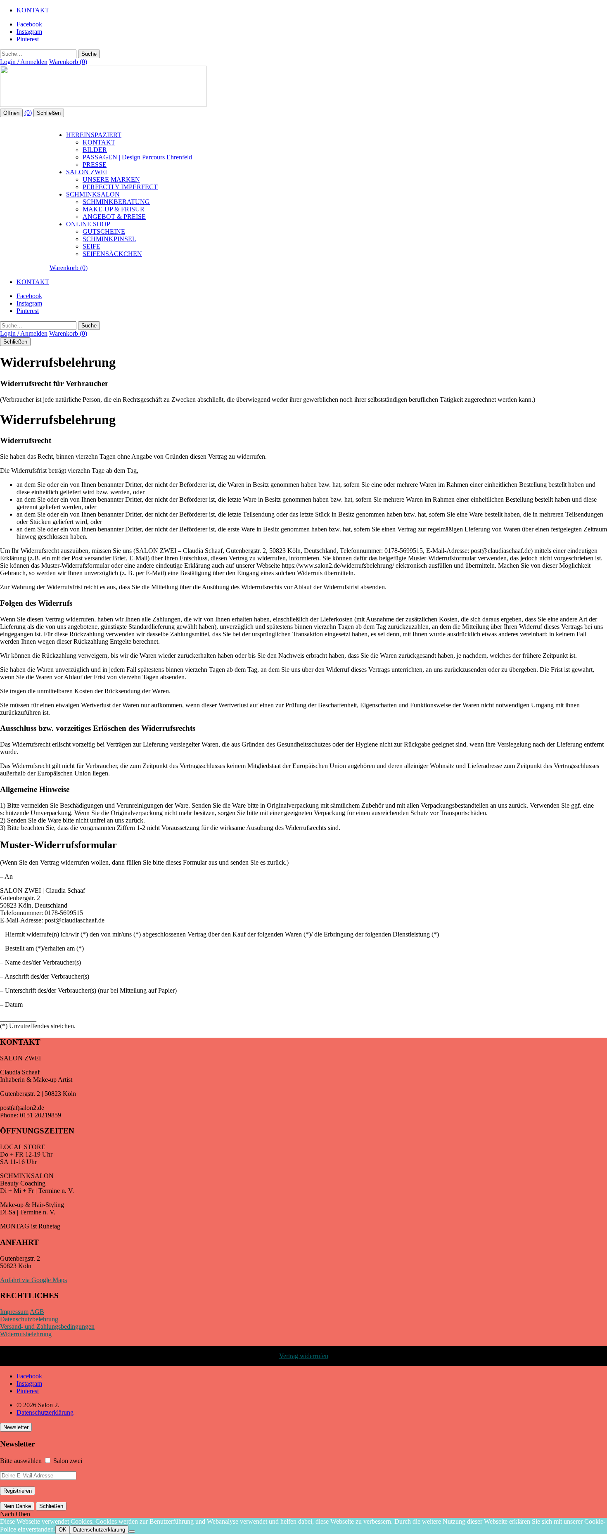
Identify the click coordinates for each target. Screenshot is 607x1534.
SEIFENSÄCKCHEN (112, 253)
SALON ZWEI (86, 171)
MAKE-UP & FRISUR (114, 209)
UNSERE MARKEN (111, 179)
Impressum (14, 1311)
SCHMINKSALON (93, 194)
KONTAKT (33, 10)
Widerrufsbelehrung (26, 1333)
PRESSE (95, 164)
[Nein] (131, 1531)
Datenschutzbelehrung (29, 1319)
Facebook (29, 24)
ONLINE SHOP (88, 224)
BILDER (95, 149)
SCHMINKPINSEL (109, 238)
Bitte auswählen (21, 1460)
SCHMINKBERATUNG (116, 201)
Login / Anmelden (23, 61)
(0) (28, 112)
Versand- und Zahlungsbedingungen (47, 1326)
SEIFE (91, 246)
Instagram (29, 31)
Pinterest (28, 39)
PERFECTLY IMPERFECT (120, 186)
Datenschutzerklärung (45, 1412)
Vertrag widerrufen (303, 1355)
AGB (37, 1311)
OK (62, 1530)
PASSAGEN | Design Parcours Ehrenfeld (137, 157)
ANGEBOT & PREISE (114, 216)
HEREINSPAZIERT (93, 134)
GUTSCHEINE (104, 231)
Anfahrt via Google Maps (33, 1279)
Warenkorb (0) (68, 61)
